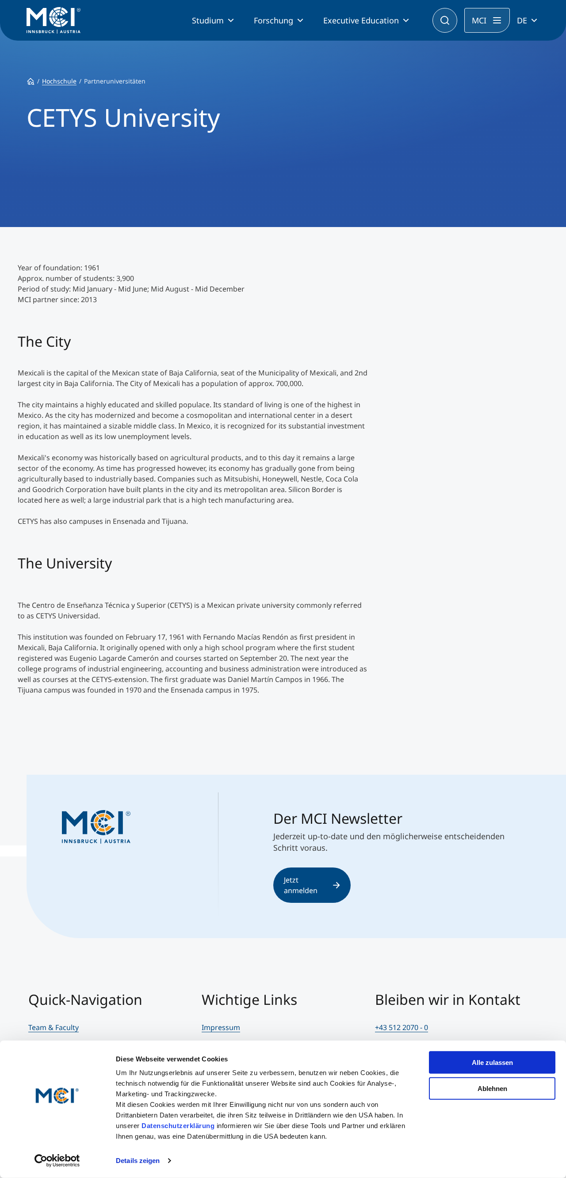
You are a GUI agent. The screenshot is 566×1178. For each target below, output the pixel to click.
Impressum (221, 1027)
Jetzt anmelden (300, 885)
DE (522, 20)
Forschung (273, 20)
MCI (479, 20)
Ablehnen (492, 1088)
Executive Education (361, 20)
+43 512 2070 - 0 (401, 1027)
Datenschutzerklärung (178, 1125)
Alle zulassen (492, 1062)
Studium (208, 20)
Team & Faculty (53, 1027)
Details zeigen (138, 1160)
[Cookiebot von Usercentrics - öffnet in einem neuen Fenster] (57, 1160)
